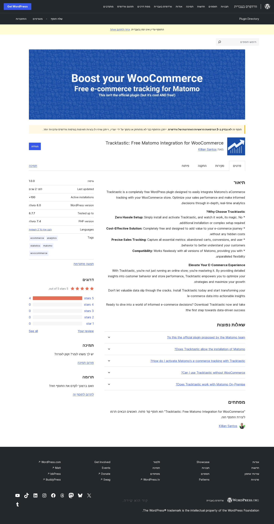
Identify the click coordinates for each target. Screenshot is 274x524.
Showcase (203, 462)
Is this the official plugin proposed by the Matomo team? (206, 337)
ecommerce (37, 238)
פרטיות (255, 479)
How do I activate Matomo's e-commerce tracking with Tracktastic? (197, 361)
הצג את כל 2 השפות (40, 229)
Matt (56, 467)
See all (33, 331)
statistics (35, 245)
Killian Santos (207, 149)
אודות (256, 462)
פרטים (237, 166)
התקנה (202, 166)
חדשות (255, 467)
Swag (105, 479)
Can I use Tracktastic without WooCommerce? (213, 372)
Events (106, 467)
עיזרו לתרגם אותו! (120, 29)
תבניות (206, 467)
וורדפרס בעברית (215, 500)
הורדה (34, 146)
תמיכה (33, 166)
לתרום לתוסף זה (83, 394)
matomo (47, 245)
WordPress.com (49, 462)
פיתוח (185, 166)
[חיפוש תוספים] (219, 42)
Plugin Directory (249, 18)
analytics (52, 238)
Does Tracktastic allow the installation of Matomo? (209, 349)
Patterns (204, 479)
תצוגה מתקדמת (84, 264)
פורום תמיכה (86, 363)
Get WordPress (17, 6)
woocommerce (38, 253)
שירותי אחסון (252, 473)
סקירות (219, 166)
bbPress (54, 473)
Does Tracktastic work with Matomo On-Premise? (210, 384)
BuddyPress (52, 479)
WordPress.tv (150, 479)
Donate (104, 473)
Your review (86, 331)
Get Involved (102, 462)
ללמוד (156, 462)
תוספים (205, 473)
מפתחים (155, 473)
